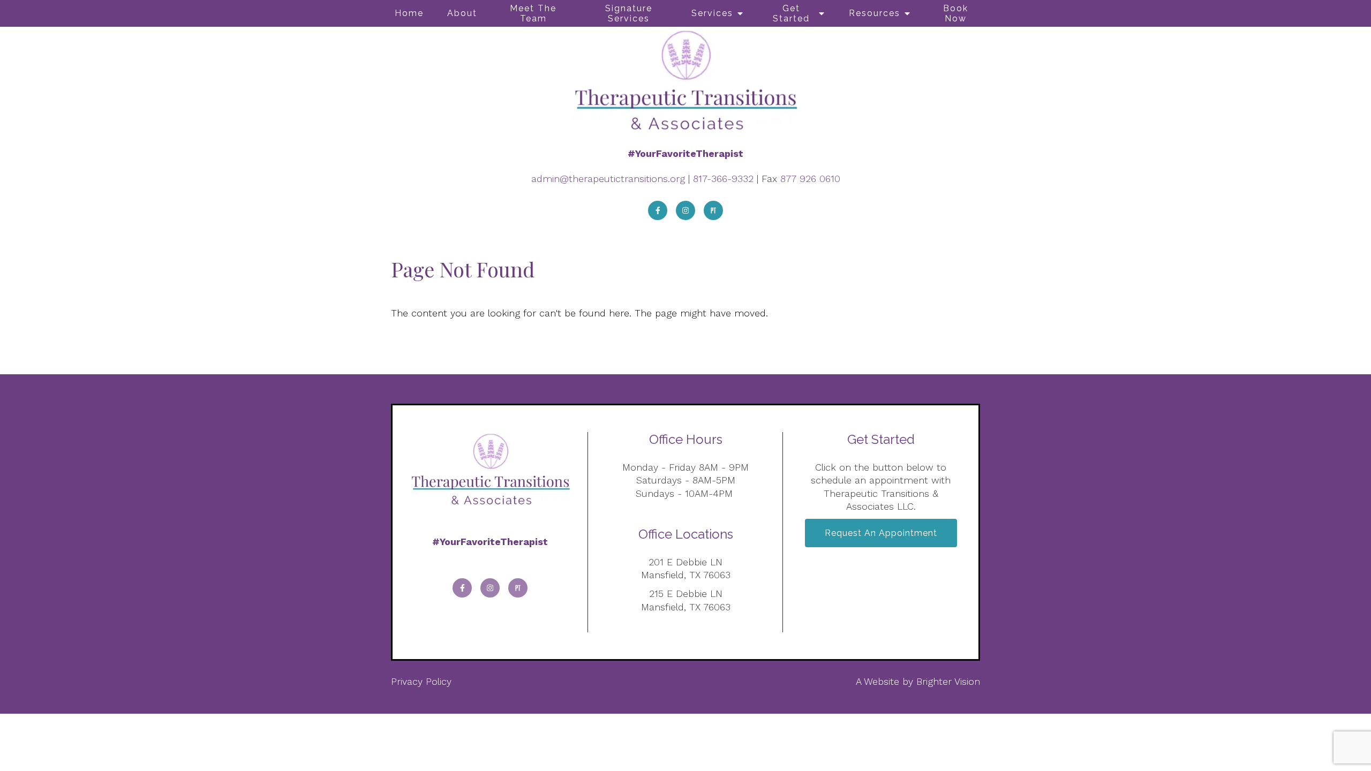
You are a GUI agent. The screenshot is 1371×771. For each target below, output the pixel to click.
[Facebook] (657, 210)
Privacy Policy (421, 681)
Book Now (955, 13)
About (462, 13)
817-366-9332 (723, 178)
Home (409, 13)
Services (712, 13)
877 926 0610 (810, 178)
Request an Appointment (881, 533)
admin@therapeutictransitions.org (608, 178)
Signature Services (628, 13)
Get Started (791, 13)
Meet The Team (533, 13)
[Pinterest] (713, 210)
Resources (874, 13)
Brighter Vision (948, 681)
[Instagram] (685, 210)
